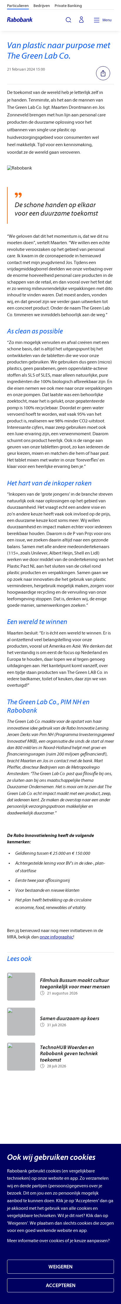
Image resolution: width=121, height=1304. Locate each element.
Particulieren (18, 5)
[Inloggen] (81, 20)
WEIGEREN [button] (60, 1267)
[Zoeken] (68, 20)
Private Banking (68, 5)
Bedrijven (41, 5)
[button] (105, 73)
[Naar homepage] (20, 20)
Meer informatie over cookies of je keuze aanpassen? (58, 1240)
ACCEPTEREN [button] (60, 1285)
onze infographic (56, 937)
